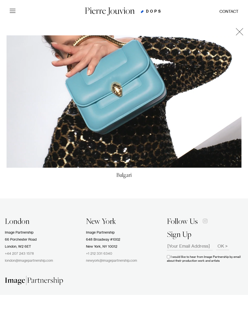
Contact (228, 12)
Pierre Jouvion (110, 11)
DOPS (154, 11)
